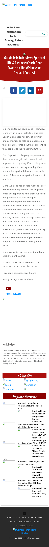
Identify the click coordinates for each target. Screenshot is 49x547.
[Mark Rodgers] (24, 319)
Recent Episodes (13, 294)
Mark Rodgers (10, 344)
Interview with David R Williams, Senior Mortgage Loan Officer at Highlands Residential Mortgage (30, 483)
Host (8, 288)
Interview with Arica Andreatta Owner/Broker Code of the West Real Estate (30, 406)
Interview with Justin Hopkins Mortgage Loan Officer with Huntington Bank (37, 472)
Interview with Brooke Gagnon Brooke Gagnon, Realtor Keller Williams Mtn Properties (31, 424)
